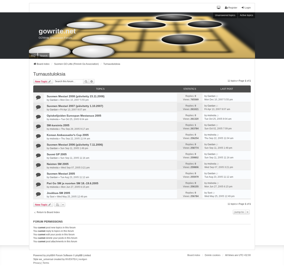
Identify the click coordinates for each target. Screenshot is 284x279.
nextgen (83, 259)
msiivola (54, 119)
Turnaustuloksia (49, 74)
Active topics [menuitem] (246, 15)
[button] (219, 8)
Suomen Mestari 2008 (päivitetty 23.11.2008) (76, 96)
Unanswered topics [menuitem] (225, 15)
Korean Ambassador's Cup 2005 (68, 135)
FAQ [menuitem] (33, 56)
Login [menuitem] (248, 7)
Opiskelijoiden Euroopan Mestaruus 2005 (74, 115)
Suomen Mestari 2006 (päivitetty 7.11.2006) (75, 144)
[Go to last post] (217, 96)
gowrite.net (57, 31)
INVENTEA (71, 259)
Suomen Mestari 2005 (61, 173)
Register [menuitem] (232, 7)
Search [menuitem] (44, 56)
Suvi (52, 196)
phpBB (50, 255)
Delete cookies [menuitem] (212, 255)
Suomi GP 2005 (57, 154)
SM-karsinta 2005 (58, 125)
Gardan (54, 100)
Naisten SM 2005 (58, 164)
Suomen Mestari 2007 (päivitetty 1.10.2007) (75, 106)
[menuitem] (37, 263)
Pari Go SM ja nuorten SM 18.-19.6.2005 (72, 183)
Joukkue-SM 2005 (58, 193)
